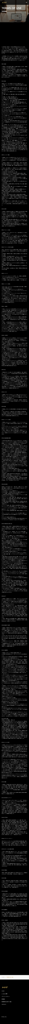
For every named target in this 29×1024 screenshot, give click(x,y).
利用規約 (3, 999)
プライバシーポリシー (6, 996)
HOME (3, 977)
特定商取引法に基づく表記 (6, 1001)
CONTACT (4, 1004)
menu (26, 2)
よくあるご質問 (4, 993)
